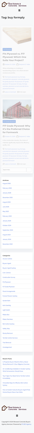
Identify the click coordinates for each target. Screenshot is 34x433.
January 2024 (7, 239)
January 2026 (7, 193)
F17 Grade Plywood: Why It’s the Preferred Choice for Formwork (16, 129)
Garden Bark (6, 300)
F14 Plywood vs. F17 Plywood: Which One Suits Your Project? (14, 57)
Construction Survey (9, 277)
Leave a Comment (10, 92)
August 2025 (7, 202)
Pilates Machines (8, 319)
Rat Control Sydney (8, 324)
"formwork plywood (11, 77)
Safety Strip (6, 328)
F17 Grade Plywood (9, 121)
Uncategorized (7, 347)
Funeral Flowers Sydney (10, 296)
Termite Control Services (10, 338)
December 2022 (8, 244)
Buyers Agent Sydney (9, 268)
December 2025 (8, 197)
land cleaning (7, 305)
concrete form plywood (10, 79)
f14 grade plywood (8, 81)
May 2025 (6, 211)
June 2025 (6, 207)
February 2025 (7, 216)
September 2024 (8, 230)
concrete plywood (23, 79)
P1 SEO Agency (26, 424)
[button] (19, 10)
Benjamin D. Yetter (24, 64)
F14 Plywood (7, 49)
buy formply (21, 77)
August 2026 (7, 183)
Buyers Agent (7, 263)
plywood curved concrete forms (18, 86)
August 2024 (7, 235)
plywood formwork (8, 88)
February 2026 (7, 188)
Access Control (7, 259)
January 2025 (7, 221)
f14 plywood (18, 81)
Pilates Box (6, 314)
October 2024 (7, 225)
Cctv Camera (7, 272)
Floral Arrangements (9, 291)
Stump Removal (8, 333)
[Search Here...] (14, 170)
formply (19, 84)
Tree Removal (7, 342)
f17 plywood (12, 84)
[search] (29, 170)
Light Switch (6, 310)
